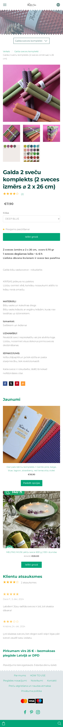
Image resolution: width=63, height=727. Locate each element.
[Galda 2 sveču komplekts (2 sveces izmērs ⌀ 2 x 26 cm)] (11, 133)
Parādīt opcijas (31, 483)
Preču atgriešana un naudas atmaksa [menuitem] (30, 685)
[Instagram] (38, 712)
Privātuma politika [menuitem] (31, 691)
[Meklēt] (59, 723)
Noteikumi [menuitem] (37, 680)
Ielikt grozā (31, 236)
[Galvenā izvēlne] (5, 5)
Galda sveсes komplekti (26, 51)
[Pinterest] (31, 712)
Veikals (6, 51)
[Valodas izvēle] (58, 5)
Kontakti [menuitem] (52, 680)
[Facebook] (25, 712)
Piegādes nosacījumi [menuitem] (15, 680)
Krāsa (6, 213)
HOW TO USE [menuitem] (38, 675)
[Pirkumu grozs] (3, 723)
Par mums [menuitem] (20, 675)
